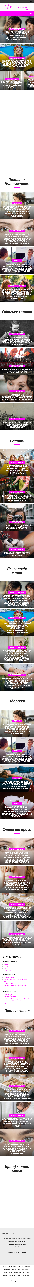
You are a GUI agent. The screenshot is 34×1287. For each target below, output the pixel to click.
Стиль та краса (17, 231)
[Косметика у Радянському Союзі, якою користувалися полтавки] (17, 388)
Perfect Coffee (8, 983)
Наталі (6, 964)
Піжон (5, 968)
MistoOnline (27, 1238)
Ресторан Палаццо (10, 996)
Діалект (6, 981)
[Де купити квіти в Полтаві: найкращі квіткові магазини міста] (17, 489)
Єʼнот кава (7, 987)
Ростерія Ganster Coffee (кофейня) (15, 985)
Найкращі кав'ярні (8, 974)
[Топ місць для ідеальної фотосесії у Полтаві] (17, 517)
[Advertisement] (17, 111)
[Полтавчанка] (17, 7)
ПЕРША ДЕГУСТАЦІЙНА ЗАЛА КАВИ (15, 979)
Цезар (6, 966)
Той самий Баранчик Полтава (13, 1000)
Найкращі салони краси (10, 961)
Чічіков (6, 1002)
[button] (3, 13)
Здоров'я (17, 203)
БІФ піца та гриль (9, 1004)
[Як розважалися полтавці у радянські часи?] (17, 361)
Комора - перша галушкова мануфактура (17, 998)
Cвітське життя (17, 334)
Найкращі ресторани (9, 991)
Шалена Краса (8, 970)
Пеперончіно (8, 994)
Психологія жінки (17, 29)
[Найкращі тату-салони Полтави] (17, 544)
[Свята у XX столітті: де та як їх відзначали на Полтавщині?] (17, 416)
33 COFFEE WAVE (9, 977)
